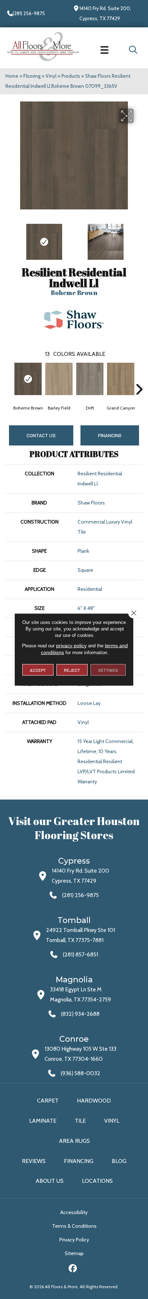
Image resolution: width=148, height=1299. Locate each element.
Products (70, 76)
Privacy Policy (74, 1239)
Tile (80, 1120)
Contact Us (41, 435)
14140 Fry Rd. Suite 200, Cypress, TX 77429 (105, 13)
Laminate (42, 1120)
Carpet (48, 1100)
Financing (78, 1161)
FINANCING (109, 435)
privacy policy (71, 645)
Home (11, 76)
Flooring (32, 76)
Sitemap (74, 1253)
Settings (108, 670)
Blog (119, 1161)
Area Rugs (74, 1140)
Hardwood (94, 1100)
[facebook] (73, 1269)
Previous (9, 238)
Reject (72, 670)
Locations (97, 1180)
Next (139, 238)
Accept (38, 670)
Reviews (34, 1161)
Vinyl (51, 76)
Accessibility (74, 1212)
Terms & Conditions (74, 1226)
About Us (50, 1180)
